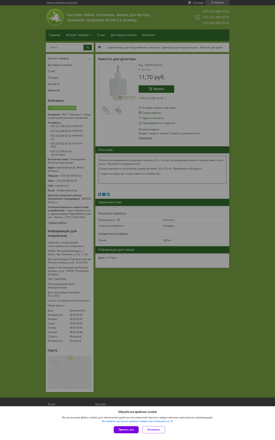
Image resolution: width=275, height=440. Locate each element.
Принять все (126, 429)
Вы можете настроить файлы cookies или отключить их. (136, 421)
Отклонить (153, 429)
